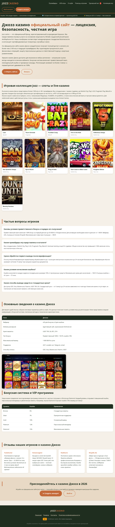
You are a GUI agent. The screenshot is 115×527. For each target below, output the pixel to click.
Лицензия (38, 515)
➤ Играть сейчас (10, 72)
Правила (46, 515)
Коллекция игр (108, 3)
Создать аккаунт (23, 9)
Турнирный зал (95, 3)
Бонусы (27, 72)
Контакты (54, 515)
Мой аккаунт (8, 9)
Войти (69, 493)
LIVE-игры (62, 3)
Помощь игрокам (81, 3)
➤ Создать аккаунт (51, 493)
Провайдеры (53, 3)
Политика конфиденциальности (69, 515)
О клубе (70, 3)
